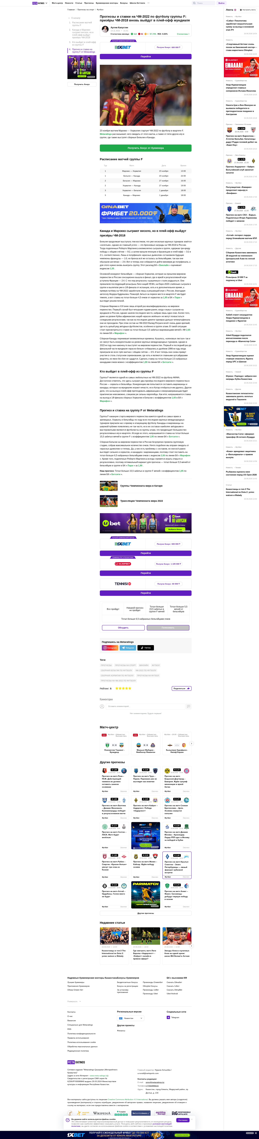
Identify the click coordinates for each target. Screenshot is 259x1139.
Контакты (71, 1012)
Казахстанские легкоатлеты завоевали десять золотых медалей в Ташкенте (239, 396)
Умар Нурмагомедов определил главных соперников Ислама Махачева (241, 88)
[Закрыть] (255, 1133)
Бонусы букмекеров (128, 978)
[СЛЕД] (191, 743)
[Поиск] (194, 3)
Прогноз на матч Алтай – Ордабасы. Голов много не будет (113, 894)
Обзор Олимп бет (75, 990)
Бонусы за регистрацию (127, 986)
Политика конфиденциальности (81, 1033)
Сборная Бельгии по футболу (116, 670)
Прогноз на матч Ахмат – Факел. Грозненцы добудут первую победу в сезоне (176, 895)
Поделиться (179, 688)
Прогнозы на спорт (125, 665)
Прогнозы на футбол (148, 675)
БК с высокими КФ (177, 978)
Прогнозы (89, 3)
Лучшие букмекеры (75, 982)
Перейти (146, 56)
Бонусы (124, 3)
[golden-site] (83, 1113)
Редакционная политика (78, 1051)
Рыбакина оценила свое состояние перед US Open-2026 (241, 473)
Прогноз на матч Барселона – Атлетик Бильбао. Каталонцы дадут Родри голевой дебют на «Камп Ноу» (241, 140)
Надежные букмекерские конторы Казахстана (92, 978)
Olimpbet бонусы (150, 986)
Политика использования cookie (81, 1042)
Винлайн (143, 665)
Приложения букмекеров (78, 986)
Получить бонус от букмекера (146, 148)
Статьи (78, 3)
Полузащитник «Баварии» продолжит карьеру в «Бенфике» (239, 190)
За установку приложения (122, 991)
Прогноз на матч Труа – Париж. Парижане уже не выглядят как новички (145, 779)
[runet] (70, 1113)
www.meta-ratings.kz (99, 1076)
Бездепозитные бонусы (127, 982)
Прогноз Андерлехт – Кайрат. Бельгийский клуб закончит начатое (240, 169)
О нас (70, 1016)
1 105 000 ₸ (168, 564)
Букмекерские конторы (107, 3)
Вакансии (71, 1020)
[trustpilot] (121, 1113)
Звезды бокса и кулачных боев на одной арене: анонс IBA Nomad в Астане (177, 953)
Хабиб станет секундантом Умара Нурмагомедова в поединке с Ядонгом (239, 318)
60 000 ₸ (168, 584)
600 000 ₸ (168, 47)
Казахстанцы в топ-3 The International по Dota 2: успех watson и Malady (114, 953)
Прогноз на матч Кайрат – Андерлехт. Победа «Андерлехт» (145, 808)
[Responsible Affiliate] (181, 1113)
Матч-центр (57, 3)
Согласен (182, 1120)
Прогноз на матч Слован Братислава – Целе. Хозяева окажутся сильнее (176, 809)
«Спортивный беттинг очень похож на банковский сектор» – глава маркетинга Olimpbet (241, 47)
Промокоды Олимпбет (153, 982)
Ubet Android (172, 994)
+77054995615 (152, 1086)
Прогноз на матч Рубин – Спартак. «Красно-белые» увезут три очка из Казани (114, 866)
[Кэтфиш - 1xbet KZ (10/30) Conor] (129, 1135)
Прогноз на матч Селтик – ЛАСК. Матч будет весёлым (114, 834)
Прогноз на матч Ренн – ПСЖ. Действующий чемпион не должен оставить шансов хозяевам (113, 781)
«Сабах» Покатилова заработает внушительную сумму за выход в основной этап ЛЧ (240, 25)
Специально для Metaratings (80, 1025)
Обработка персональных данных (82, 1046)
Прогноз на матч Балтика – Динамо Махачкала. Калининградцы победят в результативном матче (114, 809)
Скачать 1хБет (173, 986)
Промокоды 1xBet (151, 990)
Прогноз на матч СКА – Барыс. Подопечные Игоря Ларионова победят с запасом (241, 218)
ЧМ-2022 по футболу (146, 670)
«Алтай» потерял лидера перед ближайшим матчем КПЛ (241, 236)
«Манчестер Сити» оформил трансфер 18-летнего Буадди (240, 435)
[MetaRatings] (76, 1062)
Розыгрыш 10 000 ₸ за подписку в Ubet (236, 278)
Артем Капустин (119, 27)
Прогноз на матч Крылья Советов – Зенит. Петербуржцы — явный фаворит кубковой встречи (176, 867)
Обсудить (123, 628)
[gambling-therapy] (160, 1113)
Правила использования (78, 1038)
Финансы (121, 1031)
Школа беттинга (137, 3)
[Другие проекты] (39, 3)
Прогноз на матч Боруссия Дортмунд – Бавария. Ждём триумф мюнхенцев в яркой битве (176, 781)
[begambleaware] (141, 1113)
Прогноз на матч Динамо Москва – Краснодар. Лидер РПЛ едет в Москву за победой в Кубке (177, 836)
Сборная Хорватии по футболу (117, 675)
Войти (221, 3)
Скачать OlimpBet (174, 990)
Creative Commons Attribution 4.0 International (128, 1099)
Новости (69, 3)
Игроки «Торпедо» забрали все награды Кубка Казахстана (241, 377)
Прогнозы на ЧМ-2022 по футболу (118, 681)
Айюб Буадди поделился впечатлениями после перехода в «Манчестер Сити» (241, 338)
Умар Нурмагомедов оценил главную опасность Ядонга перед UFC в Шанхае (240, 358)
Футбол (156, 665)
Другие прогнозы (112, 762)
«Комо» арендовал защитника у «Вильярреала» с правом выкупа (241, 454)
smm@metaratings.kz (155, 1082)
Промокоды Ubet (150, 994)
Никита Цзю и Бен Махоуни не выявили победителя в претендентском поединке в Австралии (241, 109)
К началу (75, 18)
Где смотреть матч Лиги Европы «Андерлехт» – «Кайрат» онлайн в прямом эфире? (144, 955)
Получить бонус (82, 84)
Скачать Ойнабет (174, 982)
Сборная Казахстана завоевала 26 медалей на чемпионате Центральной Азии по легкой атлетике (241, 257)
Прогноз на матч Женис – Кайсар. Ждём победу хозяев (145, 864)
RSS (69, 1029)
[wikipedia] (102, 1113)
